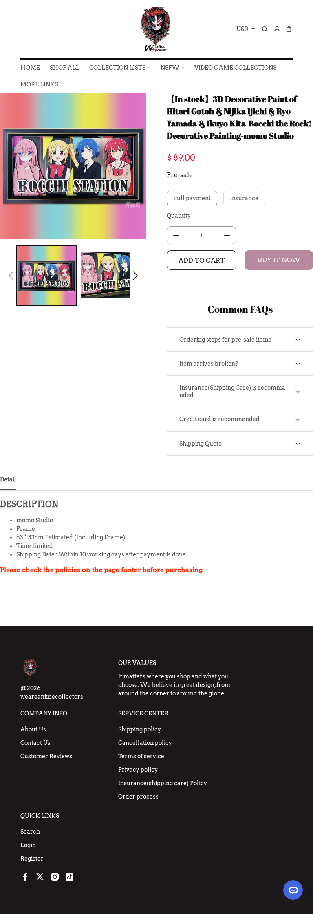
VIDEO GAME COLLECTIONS (235, 67)
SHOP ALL (64, 67)
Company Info (43, 713)
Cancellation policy (145, 743)
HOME (30, 67)
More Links (39, 84)
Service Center (143, 713)
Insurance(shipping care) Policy (162, 783)
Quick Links (39, 815)
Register (32, 858)
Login (28, 845)
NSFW (170, 67)
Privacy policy (138, 769)
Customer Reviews (46, 756)
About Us (33, 729)
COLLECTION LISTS (117, 67)
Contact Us (35, 743)
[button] (11, 275)
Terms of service (141, 756)
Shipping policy (139, 729)
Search (30, 831)
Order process (138, 796)
